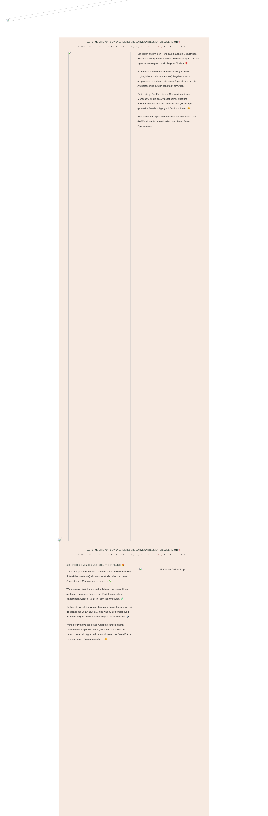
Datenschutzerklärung (155, 47)
